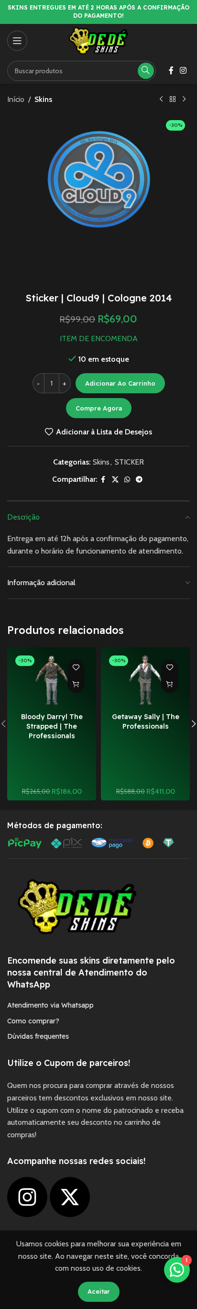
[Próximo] (184, 99)
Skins (43, 99)
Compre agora (99, 408)
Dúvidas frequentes (38, 1036)
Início (15, 99)
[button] (75, 684)
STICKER (129, 461)
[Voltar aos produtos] (172, 99)
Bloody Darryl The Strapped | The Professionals (52, 726)
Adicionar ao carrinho (120, 383)
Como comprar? (33, 1021)
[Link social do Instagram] (183, 70)
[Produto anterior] (161, 99)
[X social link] (115, 479)
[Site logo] (98, 39)
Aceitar (99, 1291)
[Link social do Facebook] (171, 70)
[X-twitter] (70, 1197)
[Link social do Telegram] (139, 479)
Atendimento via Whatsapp (50, 1005)
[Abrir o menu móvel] (17, 40)
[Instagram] (27, 1197)
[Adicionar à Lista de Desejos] (75, 667)
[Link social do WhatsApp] (127, 479)
